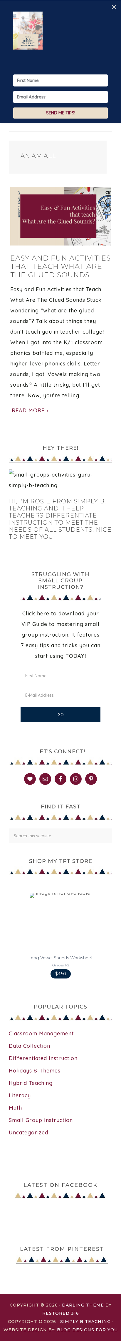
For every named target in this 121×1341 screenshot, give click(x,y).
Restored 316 (60, 1313)
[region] (60, 935)
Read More (28, 410)
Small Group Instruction (41, 1120)
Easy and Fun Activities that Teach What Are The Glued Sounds (60, 266)
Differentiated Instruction (43, 1058)
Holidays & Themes (34, 1070)
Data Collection (29, 1045)
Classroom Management (41, 1033)
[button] (60, 935)
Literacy (20, 1095)
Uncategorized (28, 1132)
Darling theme (83, 1305)
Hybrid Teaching (31, 1083)
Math (15, 1107)
